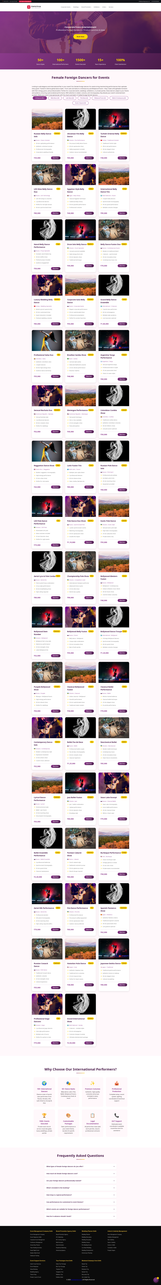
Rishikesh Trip (85, 1269)
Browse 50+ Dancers (80, 39)
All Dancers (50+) (39, 98)
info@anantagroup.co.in (144, 1)
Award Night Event (34, 1250)
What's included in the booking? (80, 1188)
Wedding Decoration (86, 1237)
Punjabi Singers (111, 1250)
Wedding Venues (86, 1242)
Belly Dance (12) (55, 98)
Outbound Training (34, 1255)
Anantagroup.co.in (76, 1279)
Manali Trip (84, 1264)
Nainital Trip (85, 1272)
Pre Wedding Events (87, 1245)
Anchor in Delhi (111, 1245)
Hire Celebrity (111, 1239)
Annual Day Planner (35, 1245)
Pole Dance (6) (84, 98)
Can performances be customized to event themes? (80, 1202)
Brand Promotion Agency (62, 1234)
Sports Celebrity (111, 1242)
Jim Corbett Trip (86, 1277)
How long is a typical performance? (80, 1195)
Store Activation (60, 1245)
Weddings (76, 7)
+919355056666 (155, 1)
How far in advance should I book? (80, 1216)
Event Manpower (34, 1266)
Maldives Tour (59, 1274)
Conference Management (36, 1242)
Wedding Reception (86, 1239)
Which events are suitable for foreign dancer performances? (80, 1209)
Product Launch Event (35, 1277)
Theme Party (33, 1274)
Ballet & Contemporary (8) (119, 98)
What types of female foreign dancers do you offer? (80, 1166)
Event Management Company (37, 1234)
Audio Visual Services (35, 1264)
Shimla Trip (84, 1266)
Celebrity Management (113, 1237)
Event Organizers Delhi (35, 1237)
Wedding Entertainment (87, 1250)
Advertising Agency (60, 1250)
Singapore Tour (59, 1272)
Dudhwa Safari (59, 1277)
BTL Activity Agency (61, 1239)
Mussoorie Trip (85, 1274)
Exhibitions (97, 7)
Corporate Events (66, 7)
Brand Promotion (87, 7)
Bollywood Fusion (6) (100, 98)
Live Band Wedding (86, 1247)
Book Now (55, 158)
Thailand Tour (59, 1269)
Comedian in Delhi (112, 1247)
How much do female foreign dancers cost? (80, 1173)
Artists (104, 7)
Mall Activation (59, 1242)
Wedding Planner (86, 1234)
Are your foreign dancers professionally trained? (80, 1181)
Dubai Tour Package (61, 1264)
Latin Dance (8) (70, 98)
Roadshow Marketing (61, 1247)
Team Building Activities (36, 1247)
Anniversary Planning (87, 1253)
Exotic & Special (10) (80, 103)
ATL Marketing (59, 1237)
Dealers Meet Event (35, 1253)
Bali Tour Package (60, 1266)
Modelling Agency (34, 1272)
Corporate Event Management (37, 1239)
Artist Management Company (115, 1234)
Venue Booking (33, 1269)
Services (111, 7)
